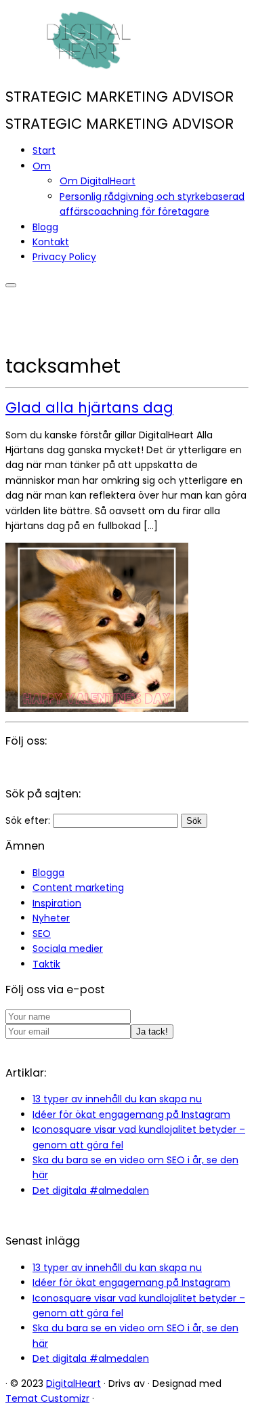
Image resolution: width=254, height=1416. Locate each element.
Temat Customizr (47, 1398)
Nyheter (51, 918)
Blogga (48, 872)
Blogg (45, 227)
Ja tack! (152, 1031)
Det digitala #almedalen (91, 1190)
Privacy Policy (64, 257)
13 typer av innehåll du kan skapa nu (117, 1099)
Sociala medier (68, 948)
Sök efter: (27, 820)
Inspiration (57, 903)
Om (42, 166)
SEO (42, 933)
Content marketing (78, 887)
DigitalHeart (73, 1383)
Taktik (46, 964)
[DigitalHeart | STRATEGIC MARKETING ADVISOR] (90, 70)
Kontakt (51, 242)
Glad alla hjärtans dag (89, 407)
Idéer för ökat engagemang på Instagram (131, 1114)
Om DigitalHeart (97, 181)
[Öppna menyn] (10, 285)
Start (44, 150)
